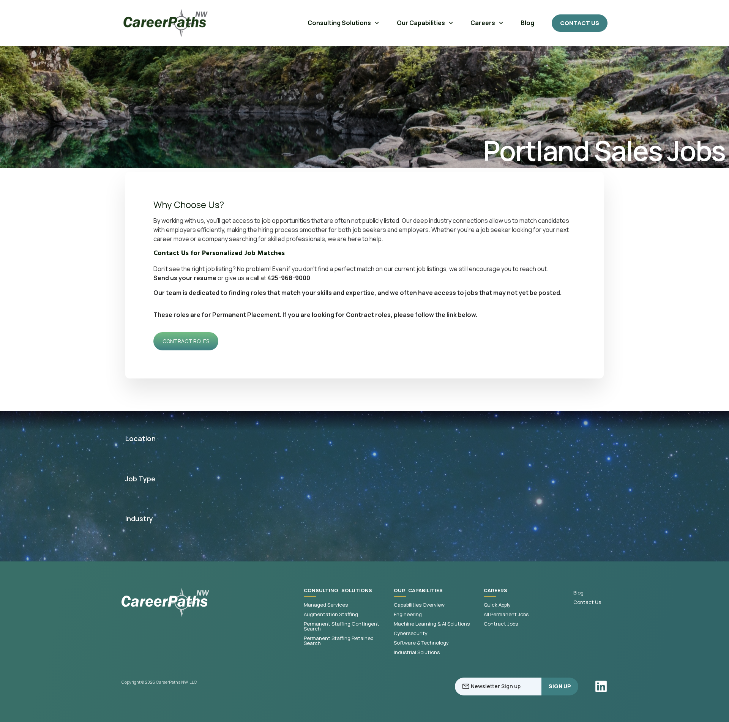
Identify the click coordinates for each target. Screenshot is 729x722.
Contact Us (587, 602)
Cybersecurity (411, 633)
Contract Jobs (501, 623)
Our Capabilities (421, 23)
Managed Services (326, 604)
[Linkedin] (601, 686)
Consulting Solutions (339, 23)
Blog (527, 23)
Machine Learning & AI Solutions (432, 623)
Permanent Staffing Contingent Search (341, 626)
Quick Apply (497, 604)
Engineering (408, 614)
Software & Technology (421, 642)
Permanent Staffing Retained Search (339, 641)
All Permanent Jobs (506, 614)
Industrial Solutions (417, 652)
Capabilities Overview (419, 604)
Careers (482, 23)
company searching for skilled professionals (263, 239)
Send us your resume (184, 278)
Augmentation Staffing (331, 614)
